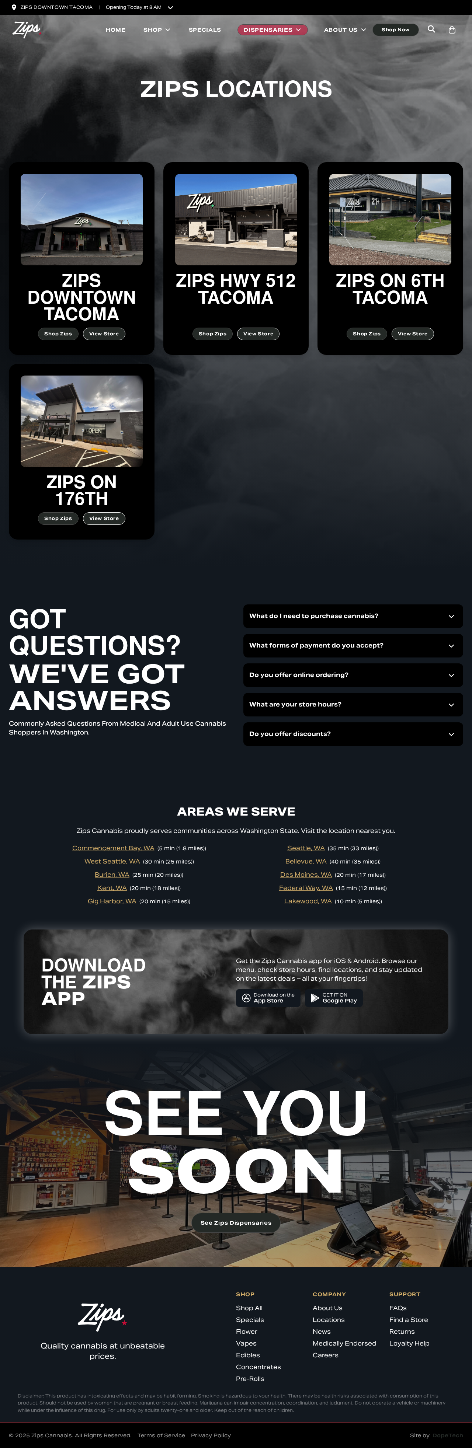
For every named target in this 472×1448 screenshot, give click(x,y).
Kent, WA (112, 888)
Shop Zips (58, 333)
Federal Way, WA (306, 888)
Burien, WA (112, 875)
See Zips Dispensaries (236, 1223)
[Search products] (431, 29)
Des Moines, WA (306, 875)
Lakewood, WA (308, 901)
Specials (205, 30)
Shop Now (396, 29)
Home (115, 30)
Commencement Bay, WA (113, 848)
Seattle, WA (306, 848)
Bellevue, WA (306, 861)
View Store (104, 333)
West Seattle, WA (112, 861)
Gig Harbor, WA (112, 901)
